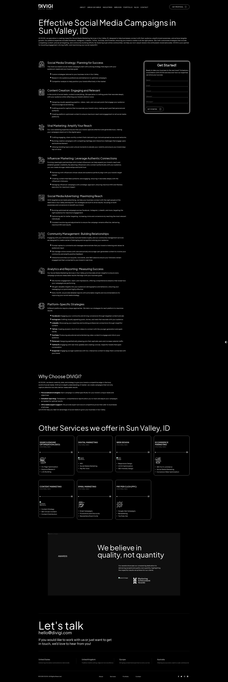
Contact (144, 7)
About (83, 7)
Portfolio (128, 7)
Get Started (152, 109)
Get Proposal (177, 7)
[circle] (178, 676)
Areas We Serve (94, 7)
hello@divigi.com (55, 633)
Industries (107, 7)
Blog (136, 7)
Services (118, 7)
